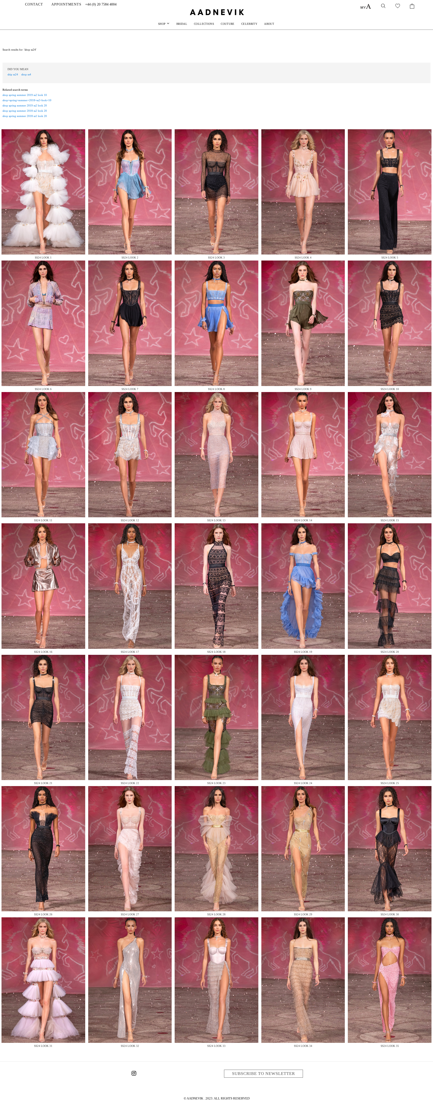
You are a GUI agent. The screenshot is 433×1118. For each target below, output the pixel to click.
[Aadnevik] (216, 12)
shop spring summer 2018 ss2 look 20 (25, 110)
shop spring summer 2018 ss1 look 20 (25, 115)
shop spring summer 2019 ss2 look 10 (25, 94)
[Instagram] (134, 1074)
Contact (34, 4)
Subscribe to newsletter (263, 1073)
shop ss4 (26, 74)
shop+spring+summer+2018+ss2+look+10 (27, 100)
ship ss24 (13, 74)
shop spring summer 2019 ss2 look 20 (25, 105)
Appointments (66, 4)
